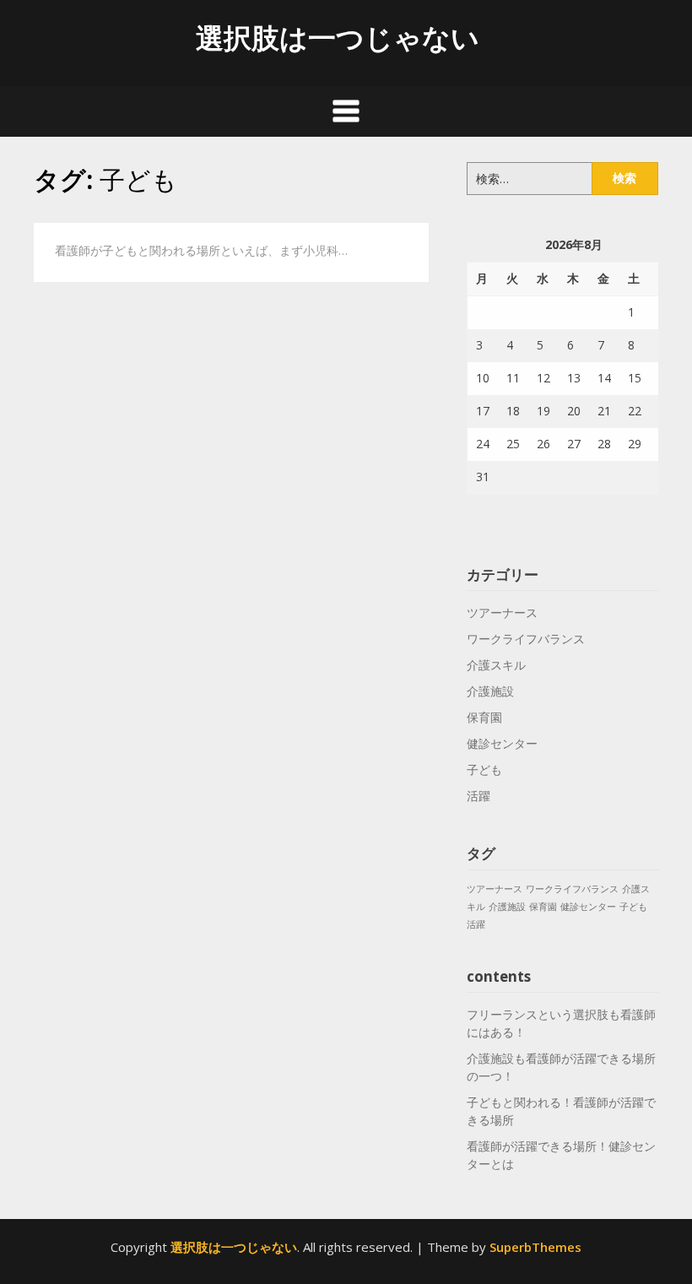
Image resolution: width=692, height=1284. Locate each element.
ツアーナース (502, 612)
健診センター (502, 743)
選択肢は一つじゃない (337, 38)
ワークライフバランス (526, 639)
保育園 (484, 717)
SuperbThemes (535, 1246)
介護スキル (496, 665)
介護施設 (490, 691)
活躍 (478, 796)
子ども (484, 769)
